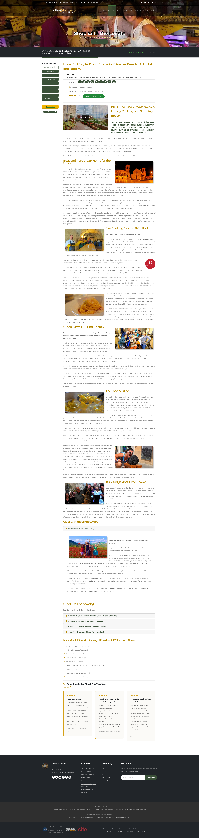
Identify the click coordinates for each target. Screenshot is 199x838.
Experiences (121, 11)
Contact (149, 11)
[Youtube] (145, 2)
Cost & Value (96, 817)
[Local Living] (84, 81)
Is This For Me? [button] (50, 95)
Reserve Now (50, 107)
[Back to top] (195, 835)
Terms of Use (131, 831)
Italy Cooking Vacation (107, 809)
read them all (110, 687)
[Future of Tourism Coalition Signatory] (70, 829)
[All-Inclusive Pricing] (80, 81)
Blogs (155, 11)
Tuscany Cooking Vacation (60, 809)
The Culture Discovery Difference (110, 817)
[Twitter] (141, 2)
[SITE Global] (82, 829)
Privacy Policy (109, 831)
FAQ (87, 2)
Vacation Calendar (87, 768)
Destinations (112, 11)
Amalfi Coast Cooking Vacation (77, 809)
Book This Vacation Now (93, 96)
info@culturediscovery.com (64, 772)
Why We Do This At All (127, 817)
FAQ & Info (129, 11)
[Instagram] (138, 2)
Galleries (136, 11)
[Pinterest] (148, 2)
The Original (68, 817)
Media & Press (105, 777)
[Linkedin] (152, 2)
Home (105, 11)
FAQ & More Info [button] (50, 99)
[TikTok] (155, 2)
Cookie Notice (120, 831)
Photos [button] (50, 75)
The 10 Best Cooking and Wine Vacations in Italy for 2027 (130, 809)
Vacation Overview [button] (50, 67)
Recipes (103, 771)
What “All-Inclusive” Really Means (82, 817)
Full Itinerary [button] (50, 71)
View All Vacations (49, 112)
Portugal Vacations (87, 774)
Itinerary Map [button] (50, 87)
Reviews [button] (50, 91)
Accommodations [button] (50, 83)
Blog (102, 768)
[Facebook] (134, 2)
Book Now (95, 2)
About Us (143, 11)
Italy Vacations (140, 52)
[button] (85, 117)
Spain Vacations (86, 777)
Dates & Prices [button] (50, 79)
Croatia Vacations (87, 781)
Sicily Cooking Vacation (93, 809)
